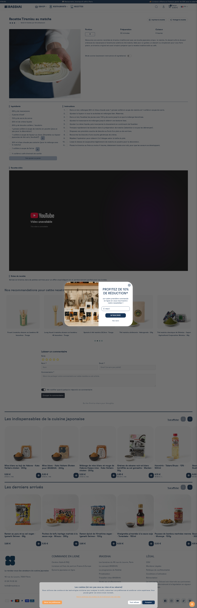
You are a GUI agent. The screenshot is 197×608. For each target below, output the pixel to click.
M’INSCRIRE (115, 315)
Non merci (115, 320)
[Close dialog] (129, 285)
